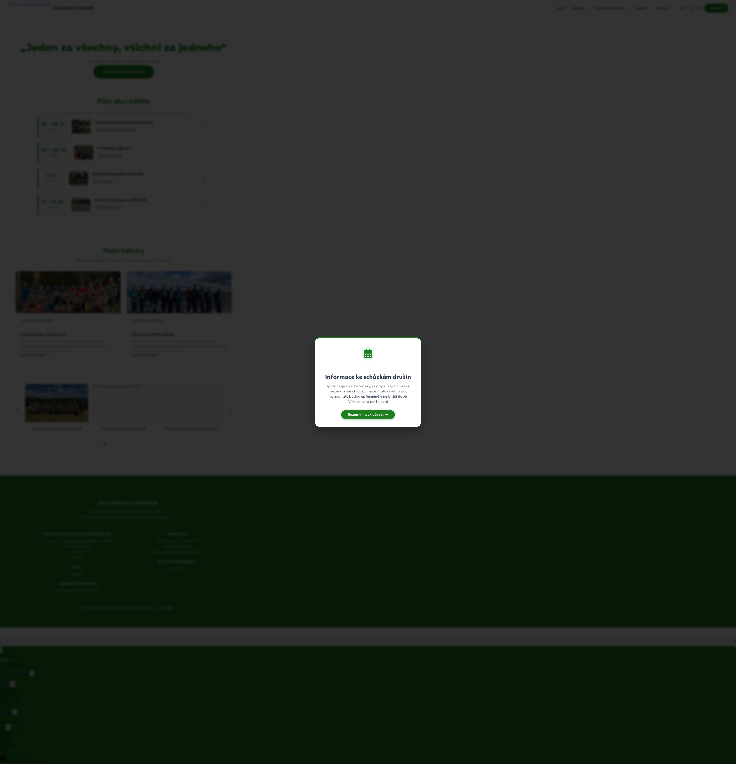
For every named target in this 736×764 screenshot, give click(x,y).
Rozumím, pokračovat (366, 414)
